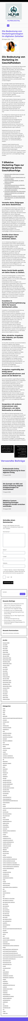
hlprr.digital (13, 21)
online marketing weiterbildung (11, 864)
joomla (4, 810)
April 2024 (5, 695)
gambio (5, 774)
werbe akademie (7, 998)
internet (5, 795)
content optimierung (8, 757)
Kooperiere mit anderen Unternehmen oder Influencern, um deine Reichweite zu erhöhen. (15, 197)
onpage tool (6, 876)
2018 (4, 708)
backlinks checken (8, 737)
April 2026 (5, 650)
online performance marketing (11, 866)
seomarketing (6, 924)
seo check (5, 904)
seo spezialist (6, 915)
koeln (4, 817)
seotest (5, 926)
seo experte (6, 906)
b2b (4, 731)
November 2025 (7, 659)
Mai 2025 (5, 671)
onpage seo (6, 874)
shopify (5, 930)
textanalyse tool (7, 962)
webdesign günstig (8, 975)
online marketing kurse (9, 860)
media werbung (7, 844)
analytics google (7, 727)
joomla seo (5, 812)
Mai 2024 (5, 693)
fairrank (5, 770)
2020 (4, 710)
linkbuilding (6, 827)
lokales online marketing (9, 830)
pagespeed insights (8, 877)
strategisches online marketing (11, 945)
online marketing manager (10, 862)
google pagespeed (8, 784)
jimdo (4, 806)
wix (3, 1004)
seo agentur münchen (9, 898)
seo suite (5, 917)
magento (5, 832)
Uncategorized (6, 968)
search (4, 891)
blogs (4, 746)
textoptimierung (7, 964)
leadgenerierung (7, 821)
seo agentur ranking (8, 900)
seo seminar (6, 913)
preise (4, 881)
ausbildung (6, 729)
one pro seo (6, 853)
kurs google (6, 819)
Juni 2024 (5, 691)
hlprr (12, 39)
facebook (5, 769)
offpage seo (6, 851)
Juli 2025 (5, 667)
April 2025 (5, 673)
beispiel (5, 738)
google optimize (7, 782)
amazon (5, 720)
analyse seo (6, 725)
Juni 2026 (5, 646)
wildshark (5, 1002)
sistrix (4, 934)
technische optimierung (9, 958)
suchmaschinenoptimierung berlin (12, 955)
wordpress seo (6, 1007)
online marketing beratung (10, 859)
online (4, 855)
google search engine (8, 787)
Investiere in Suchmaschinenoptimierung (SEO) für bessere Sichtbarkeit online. (15, 185)
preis (4, 879)
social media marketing (9, 940)
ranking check (6, 883)
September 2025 (7, 663)
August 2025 (6, 665)
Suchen (5, 592)
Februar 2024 (6, 699)
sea (3, 889)
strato (4, 947)
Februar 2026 (6, 654)
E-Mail (5, 556)
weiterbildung (6, 994)
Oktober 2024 (6, 684)
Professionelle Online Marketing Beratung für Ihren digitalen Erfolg (14, 470)
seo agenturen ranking (9, 902)
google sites (6, 789)
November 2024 (7, 682)
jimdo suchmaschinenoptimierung (12, 808)
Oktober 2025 (6, 661)
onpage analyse (7, 872)
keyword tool (6, 815)
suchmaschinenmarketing (10, 951)
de (3, 759)
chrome (5, 750)
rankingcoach (6, 885)
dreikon (5, 765)
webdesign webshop (8, 977)
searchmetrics (6, 892)
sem (4, 894)
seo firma (5, 908)
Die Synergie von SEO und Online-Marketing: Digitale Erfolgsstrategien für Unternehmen (13, 486)
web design (6, 972)
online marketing (7, 857)
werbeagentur (6, 1000)
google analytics (7, 780)
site (4, 936)
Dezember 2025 (7, 658)
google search (6, 786)
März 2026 (5, 652)
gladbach (5, 776)
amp (4, 723)
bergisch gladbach (7, 740)
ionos (4, 804)
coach (4, 752)
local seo (5, 828)
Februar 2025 (6, 676)
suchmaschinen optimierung (10, 949)
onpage (5, 870)
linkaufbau (5, 825)
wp (3, 1009)
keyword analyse (7, 813)
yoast (4, 1011)
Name (5, 549)
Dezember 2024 (7, 680)
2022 (4, 714)
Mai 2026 (5, 648)
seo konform (6, 909)
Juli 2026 (5, 644)
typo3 (4, 966)
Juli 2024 (5, 690)
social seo (5, 941)
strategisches (6, 943)
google (4, 778)
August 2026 (6, 642)
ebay (4, 767)
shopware (5, 932)
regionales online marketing (10, 887)
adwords (5, 716)
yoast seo (5, 1013)
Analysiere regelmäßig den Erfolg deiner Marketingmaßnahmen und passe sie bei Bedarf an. (15, 193)
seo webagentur (7, 921)
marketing (5, 836)
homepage (6, 793)
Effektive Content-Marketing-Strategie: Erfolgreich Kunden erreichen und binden (14, 503)
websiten (5, 990)
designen (5, 761)
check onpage (6, 748)
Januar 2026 (6, 656)
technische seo (7, 960)
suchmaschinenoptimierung (10, 953)
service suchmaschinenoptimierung (12, 928)
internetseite (6, 802)
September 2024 (7, 686)
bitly (4, 742)
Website (5, 563)
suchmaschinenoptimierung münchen (13, 956)
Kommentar (6, 531)
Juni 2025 (5, 669)
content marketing (8, 755)
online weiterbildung (8, 868)
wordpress (5, 1005)
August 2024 (6, 688)
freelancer (5, 772)
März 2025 (5, 674)
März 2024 (5, 697)
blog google (6, 744)
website (5, 987)
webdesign (6, 973)
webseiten (5, 983)
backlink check (7, 735)
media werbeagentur (8, 842)
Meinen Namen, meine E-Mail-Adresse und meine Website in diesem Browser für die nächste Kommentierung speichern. (14, 571)
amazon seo (6, 722)
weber (4, 979)
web (4, 970)
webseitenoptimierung (9, 985)
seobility (5, 923)
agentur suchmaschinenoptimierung (12, 718)
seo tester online (7, 919)
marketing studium (8, 840)
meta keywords (7, 845)
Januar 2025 (6, 678)
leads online (6, 823)
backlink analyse (7, 733)
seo (4, 896)
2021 (4, 712)
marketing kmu (7, 838)
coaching (5, 754)
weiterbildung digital (8, 996)
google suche (6, 791)
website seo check (7, 988)
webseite (5, 981)
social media (6, 938)
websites (5, 992)
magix (4, 834)
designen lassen (7, 763)
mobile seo (5, 847)
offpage (5, 849)
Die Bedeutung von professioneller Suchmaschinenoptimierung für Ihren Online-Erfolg (14, 612)
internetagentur (7, 797)
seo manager (6, 911)
